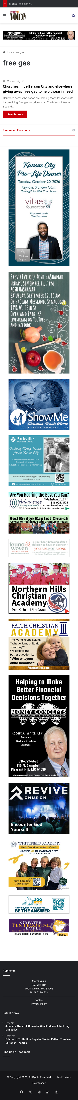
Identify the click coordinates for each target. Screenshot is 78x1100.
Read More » (15, 114)
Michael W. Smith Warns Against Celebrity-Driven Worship (41, 3)
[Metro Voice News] (17, 15)
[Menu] (4, 17)
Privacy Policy (39, 1003)
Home (9, 52)
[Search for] (73, 17)
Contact (39, 1000)
